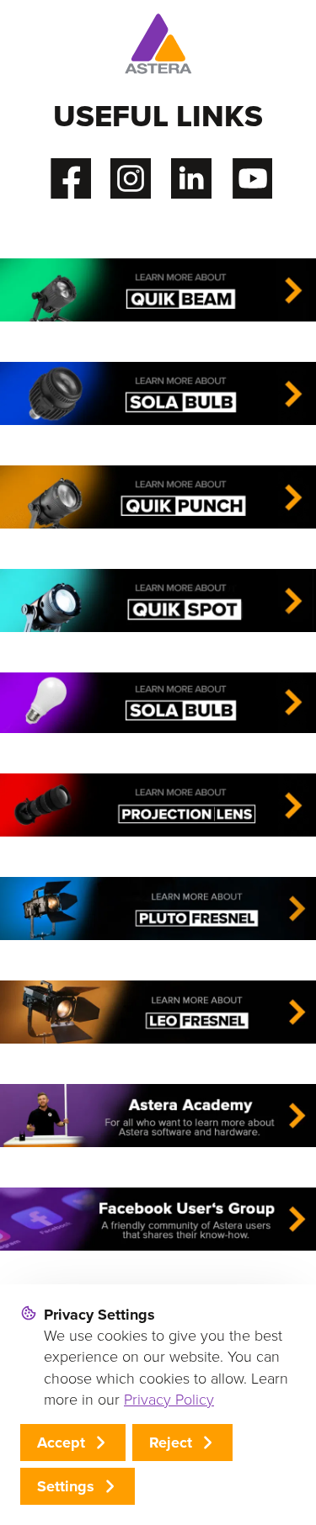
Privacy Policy (169, 1400)
